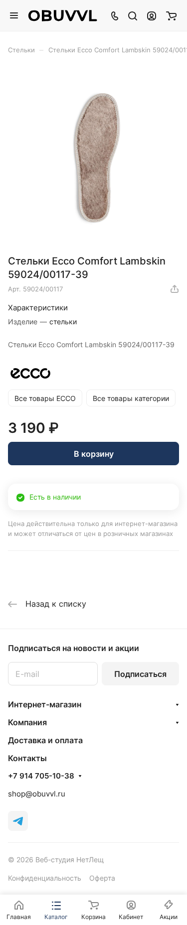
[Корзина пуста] (171, 15)
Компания (27, 722)
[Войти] (151, 15)
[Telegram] (18, 821)
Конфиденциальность (44, 878)
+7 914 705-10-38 (41, 776)
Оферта (102, 878)
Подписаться (140, 674)
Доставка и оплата (45, 740)
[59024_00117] (94, 158)
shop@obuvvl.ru (36, 793)
